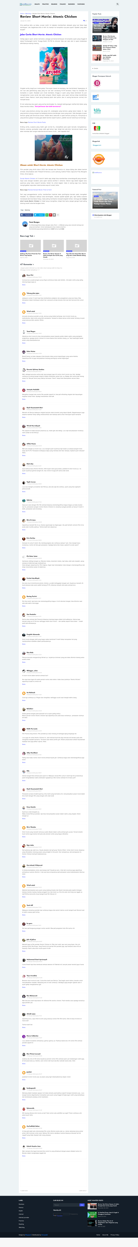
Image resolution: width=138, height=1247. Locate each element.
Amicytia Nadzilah (33, 389)
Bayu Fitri (30, 275)
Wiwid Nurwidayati (33, 426)
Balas (23, 285)
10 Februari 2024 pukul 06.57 (34, 941)
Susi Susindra (31, 614)
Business (71, 4)
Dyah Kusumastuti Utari (35, 408)
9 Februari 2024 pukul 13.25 (34, 867)
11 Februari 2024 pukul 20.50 (34, 1128)
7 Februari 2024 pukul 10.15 (34, 616)
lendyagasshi (31, 1088)
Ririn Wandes (31, 827)
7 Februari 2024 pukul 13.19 (34, 636)
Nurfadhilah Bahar (33, 1126)
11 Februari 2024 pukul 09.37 (34, 1090)
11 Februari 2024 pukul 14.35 (34, 1110)
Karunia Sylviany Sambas (35, 369)
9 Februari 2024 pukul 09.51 (34, 809)
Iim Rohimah (31, 692)
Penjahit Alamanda (33, 634)
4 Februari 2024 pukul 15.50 (34, 313)
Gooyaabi (44, 1235)
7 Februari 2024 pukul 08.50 (34, 540)
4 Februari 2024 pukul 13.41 (34, 295)
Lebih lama (82, 1190)
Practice (45, 4)
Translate (59, 1216)
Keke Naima (31, 351)
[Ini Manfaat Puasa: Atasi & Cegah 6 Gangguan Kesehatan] (92, 1215)
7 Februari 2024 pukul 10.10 (34, 580)
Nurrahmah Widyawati (34, 865)
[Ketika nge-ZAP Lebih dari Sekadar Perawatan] (97, 58)
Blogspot (28, 1235)
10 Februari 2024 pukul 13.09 (34, 977)
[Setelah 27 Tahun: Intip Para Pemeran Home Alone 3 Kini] (97, 48)
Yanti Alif (30, 905)
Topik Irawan (31, 482)
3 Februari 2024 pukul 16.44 (34, 277)
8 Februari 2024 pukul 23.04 (34, 710)
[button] (117, 4)
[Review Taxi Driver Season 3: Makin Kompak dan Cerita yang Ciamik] (92, 1206)
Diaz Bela (30, 652)
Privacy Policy (115, 1235)
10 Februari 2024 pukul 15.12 (34, 1015)
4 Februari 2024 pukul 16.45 (34, 333)
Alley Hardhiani (32, 753)
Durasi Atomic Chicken (27, 178)
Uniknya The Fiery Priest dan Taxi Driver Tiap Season (30, 254)
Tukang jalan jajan (33, 293)
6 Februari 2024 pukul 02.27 (34, 371)
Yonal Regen (31, 331)
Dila (28, 771)
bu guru (29, 923)
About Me (105, 1235)
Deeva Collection (32, 1036)
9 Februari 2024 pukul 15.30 (34, 907)
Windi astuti (31, 311)
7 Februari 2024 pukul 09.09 (34, 558)
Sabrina (29, 500)
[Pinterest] (50, 215)
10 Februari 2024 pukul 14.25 (34, 997)
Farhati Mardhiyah (33, 578)
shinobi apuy (31, 1014)
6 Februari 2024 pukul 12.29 (34, 409)
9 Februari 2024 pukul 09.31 (34, 791)
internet (21, 1214)
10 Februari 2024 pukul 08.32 (34, 961)
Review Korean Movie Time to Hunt (40, 190)
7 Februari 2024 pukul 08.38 (34, 522)
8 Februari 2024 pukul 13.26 (34, 694)
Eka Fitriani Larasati (33, 1054)
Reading (54, 4)
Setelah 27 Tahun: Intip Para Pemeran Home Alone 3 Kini (110, 47)
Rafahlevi (30, 709)
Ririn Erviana (31, 520)
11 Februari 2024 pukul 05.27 (34, 1074)
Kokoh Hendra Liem (34, 1146)
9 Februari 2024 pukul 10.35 (34, 847)
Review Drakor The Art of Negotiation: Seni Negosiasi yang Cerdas (108, 1222)
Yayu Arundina (32, 976)
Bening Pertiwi (32, 596)
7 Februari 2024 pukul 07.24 (34, 502)
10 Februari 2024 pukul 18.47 (34, 1037)
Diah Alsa (30, 464)
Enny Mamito (31, 807)
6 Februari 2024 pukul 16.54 (34, 427)
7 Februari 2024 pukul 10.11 (34, 598)
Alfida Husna (31, 444)
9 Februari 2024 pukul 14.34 (34, 887)
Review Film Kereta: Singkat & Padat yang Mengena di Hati (109, 37)
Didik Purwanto (32, 729)
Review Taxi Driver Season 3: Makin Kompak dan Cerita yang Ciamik (53, 255)
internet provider (24, 1217)
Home (22, 13)
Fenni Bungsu (34, 222)
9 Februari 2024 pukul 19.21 (34, 925)
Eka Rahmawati (32, 996)
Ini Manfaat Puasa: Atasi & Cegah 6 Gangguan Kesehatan (108, 1213)
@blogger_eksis (32, 671)
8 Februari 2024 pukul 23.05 (34, 731)
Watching (81, 4)
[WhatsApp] (47, 215)
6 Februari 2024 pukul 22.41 (34, 466)
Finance (63, 4)
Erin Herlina (31, 538)
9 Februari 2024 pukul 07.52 (34, 754)
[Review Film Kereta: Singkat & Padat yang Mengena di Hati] (97, 38)
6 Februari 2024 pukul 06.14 (34, 391)
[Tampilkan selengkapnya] (58, 215)
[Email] (54, 215)
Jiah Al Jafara (31, 939)
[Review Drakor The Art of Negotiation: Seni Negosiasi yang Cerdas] (92, 1223)
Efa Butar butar (32, 556)
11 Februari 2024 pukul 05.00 (34, 1056)
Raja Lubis (30, 845)
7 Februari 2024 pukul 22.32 (34, 654)
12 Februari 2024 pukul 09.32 (34, 1148)
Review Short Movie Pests (37, 122)
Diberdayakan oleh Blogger (103, 215)
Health (37, 4)
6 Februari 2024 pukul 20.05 (34, 445)
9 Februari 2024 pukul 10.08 (34, 829)
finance (21, 1207)
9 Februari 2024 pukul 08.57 (34, 773)
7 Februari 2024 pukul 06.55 (34, 484)
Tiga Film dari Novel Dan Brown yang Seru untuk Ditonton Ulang (76, 254)
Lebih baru (24, 1190)
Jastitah (29, 1072)
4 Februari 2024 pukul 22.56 (34, 353)
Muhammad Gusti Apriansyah (37, 959)
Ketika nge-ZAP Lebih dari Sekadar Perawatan (109, 57)
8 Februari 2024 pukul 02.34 (34, 672)
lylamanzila (30, 1108)
